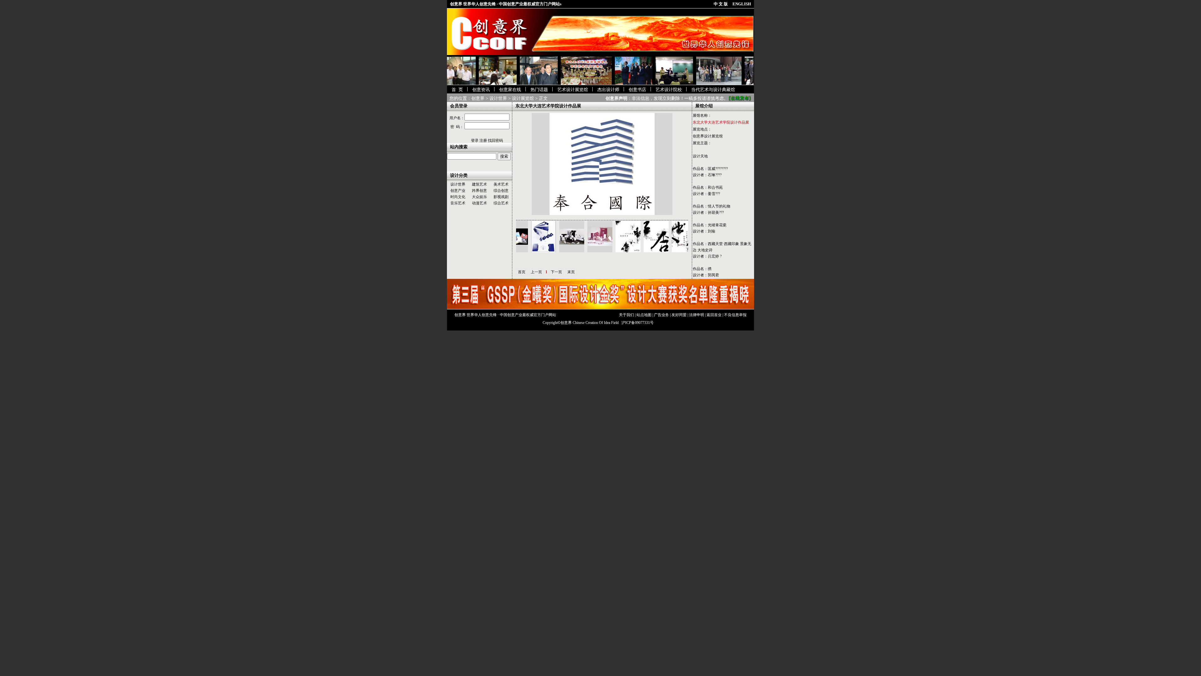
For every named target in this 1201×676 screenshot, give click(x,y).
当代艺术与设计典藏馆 (713, 89)
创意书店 (637, 89)
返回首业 (714, 315)
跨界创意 (479, 190)
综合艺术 (501, 203)
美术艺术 (501, 184)
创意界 (477, 98)
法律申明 (696, 315)
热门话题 (539, 89)
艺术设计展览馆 (572, 89)
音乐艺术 (457, 203)
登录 (475, 140)
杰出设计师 (608, 89)
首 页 (457, 89)
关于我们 (626, 315)
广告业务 (661, 315)
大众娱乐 (479, 197)
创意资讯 (481, 89)
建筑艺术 (479, 184)
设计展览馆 (523, 98)
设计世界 (498, 98)
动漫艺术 (479, 203)
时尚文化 (457, 197)
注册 (483, 140)
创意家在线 (510, 89)
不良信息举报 (735, 315)
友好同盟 (679, 315)
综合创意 (501, 190)
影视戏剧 (501, 197)
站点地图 (643, 315)
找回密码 (495, 140)
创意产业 (457, 190)
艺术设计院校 (669, 89)
